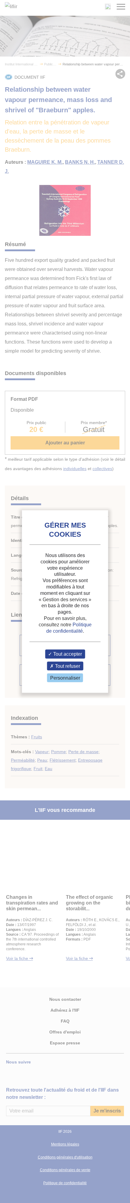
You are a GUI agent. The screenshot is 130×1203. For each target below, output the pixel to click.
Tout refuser (67, 665)
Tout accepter (67, 654)
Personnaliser (65, 677)
